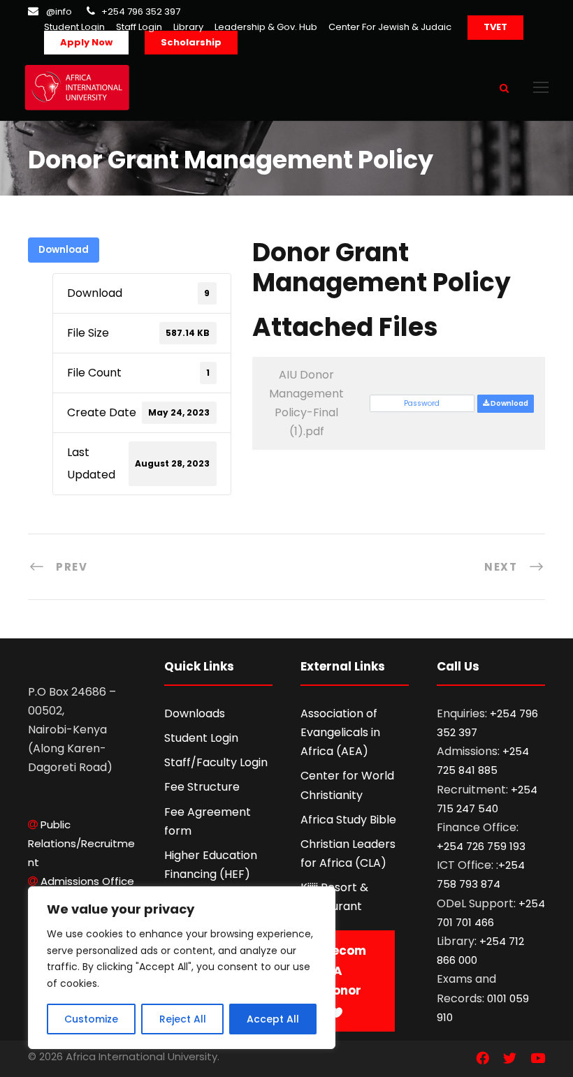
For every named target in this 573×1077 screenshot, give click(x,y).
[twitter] (509, 1059)
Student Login (74, 27)
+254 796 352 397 (140, 11)
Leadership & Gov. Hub (266, 27)
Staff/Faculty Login (216, 762)
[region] (181, 967)
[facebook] (482, 1059)
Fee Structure (202, 787)
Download (63, 249)
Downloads (194, 713)
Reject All (182, 1019)
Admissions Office (87, 881)
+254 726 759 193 (481, 846)
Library (188, 27)
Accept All (273, 1019)
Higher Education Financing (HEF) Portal (210, 874)
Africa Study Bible (348, 820)
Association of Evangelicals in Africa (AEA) (340, 732)
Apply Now (86, 42)
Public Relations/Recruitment (81, 843)
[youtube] (537, 1059)
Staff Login (139, 27)
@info (59, 11)
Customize (91, 1019)
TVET (495, 27)
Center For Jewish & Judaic (389, 27)
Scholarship (191, 42)
